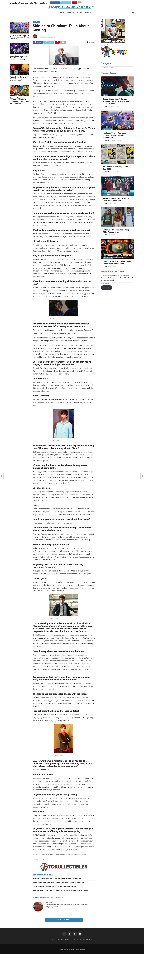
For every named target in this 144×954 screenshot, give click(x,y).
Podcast (60, 939)
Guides (79, 13)
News (62, 13)
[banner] (113, 43)
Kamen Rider (49, 897)
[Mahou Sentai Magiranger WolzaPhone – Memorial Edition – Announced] (19, 54)
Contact (88, 13)
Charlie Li (107, 140)
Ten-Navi (42, 859)
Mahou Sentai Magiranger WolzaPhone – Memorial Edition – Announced (19, 58)
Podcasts (70, 13)
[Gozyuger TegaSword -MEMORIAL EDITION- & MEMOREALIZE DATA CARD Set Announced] (19, 96)
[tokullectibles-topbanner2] (64, 871)
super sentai (58, 897)
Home (54, 939)
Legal (73, 939)
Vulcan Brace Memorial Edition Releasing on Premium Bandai (18, 79)
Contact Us (81, 939)
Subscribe (106, 288)
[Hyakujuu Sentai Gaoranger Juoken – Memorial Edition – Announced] (19, 33)
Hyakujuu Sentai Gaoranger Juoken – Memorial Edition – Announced (19, 37)
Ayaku (43, 35)
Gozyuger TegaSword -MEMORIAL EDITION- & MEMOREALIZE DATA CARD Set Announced (19, 100)
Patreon (89, 939)
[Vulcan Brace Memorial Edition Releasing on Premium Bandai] (19, 75)
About (55, 13)
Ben (106, 106)
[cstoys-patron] (115, 58)
